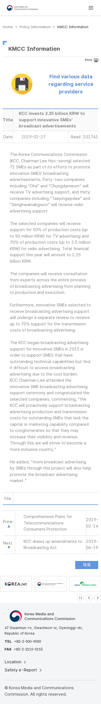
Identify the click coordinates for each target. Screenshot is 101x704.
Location (13, 661)
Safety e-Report (21, 669)
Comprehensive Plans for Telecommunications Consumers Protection (48, 523)
